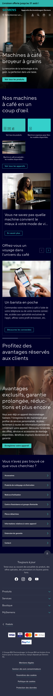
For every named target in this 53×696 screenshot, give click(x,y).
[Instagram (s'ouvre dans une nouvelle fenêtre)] (23, 579)
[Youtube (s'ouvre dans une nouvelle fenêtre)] (36, 579)
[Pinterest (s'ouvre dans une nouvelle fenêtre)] (30, 579)
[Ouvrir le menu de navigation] (49, 15)
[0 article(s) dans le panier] (44, 15)
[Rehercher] (38, 15)
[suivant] (48, 250)
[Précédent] (41, 250)
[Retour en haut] (47, 553)
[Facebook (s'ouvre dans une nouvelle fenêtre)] (16, 579)
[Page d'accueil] (9, 10)
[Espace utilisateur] (32, 15)
